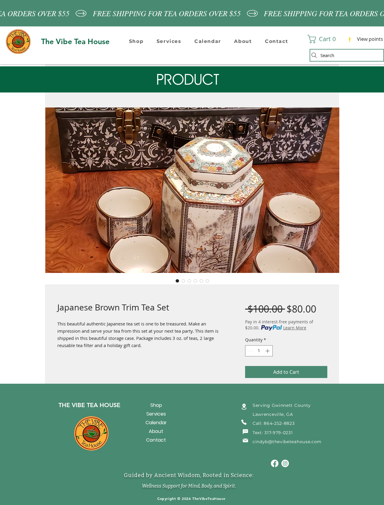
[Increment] (268, 351)
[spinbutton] (259, 351)
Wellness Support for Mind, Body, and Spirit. (189, 486)
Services (156, 413)
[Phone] (244, 422)
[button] (136, 41)
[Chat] (245, 432)
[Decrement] (250, 351)
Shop (156, 405)
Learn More (294, 328)
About (156, 431)
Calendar (156, 422)
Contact (156, 440)
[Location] (244, 407)
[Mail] (245, 440)
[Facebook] (274, 463)
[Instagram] (285, 463)
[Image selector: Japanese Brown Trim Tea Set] (177, 281)
